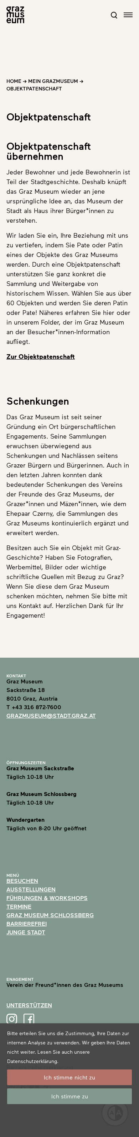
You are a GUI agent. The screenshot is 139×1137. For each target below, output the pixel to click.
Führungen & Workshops (47, 897)
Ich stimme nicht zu (69, 1077)
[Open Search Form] (114, 15)
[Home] (15, 14)
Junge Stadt (25, 932)
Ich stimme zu (69, 1096)
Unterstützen (29, 1005)
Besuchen (22, 880)
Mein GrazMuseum (53, 81)
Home (13, 81)
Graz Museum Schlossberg (50, 914)
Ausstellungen (31, 889)
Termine (18, 906)
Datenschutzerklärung (32, 1061)
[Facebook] (29, 1019)
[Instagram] (11, 1019)
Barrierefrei (26, 923)
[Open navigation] (128, 15)
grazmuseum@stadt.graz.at (51, 715)
